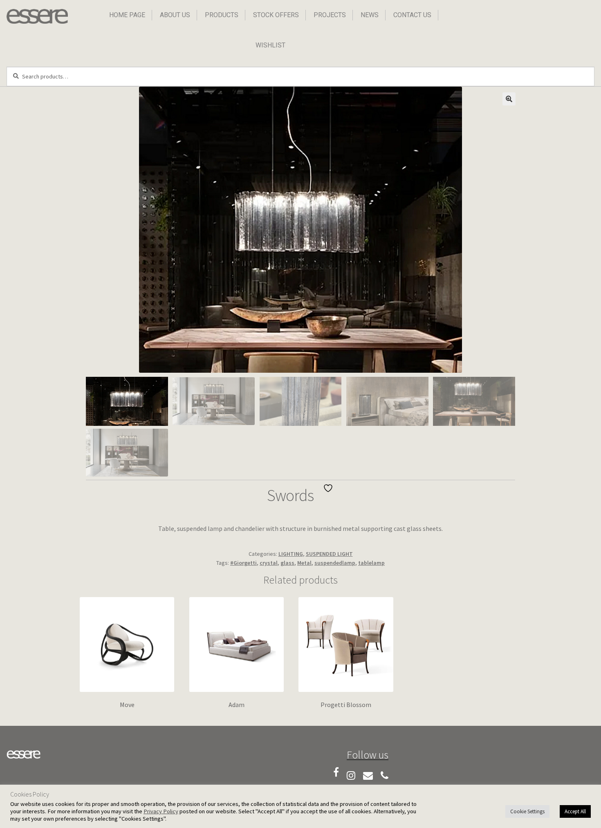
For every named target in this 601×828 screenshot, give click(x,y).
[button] (509, 98)
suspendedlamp (334, 562)
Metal (304, 562)
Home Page (127, 15)
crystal (269, 562)
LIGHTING (290, 553)
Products (221, 15)
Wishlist (270, 45)
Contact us (412, 15)
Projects (330, 15)
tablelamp (371, 562)
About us (175, 15)
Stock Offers (276, 15)
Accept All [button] (575, 811)
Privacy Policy (161, 811)
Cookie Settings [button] (527, 811)
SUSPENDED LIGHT (329, 553)
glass (287, 562)
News (370, 15)
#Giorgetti (243, 562)
